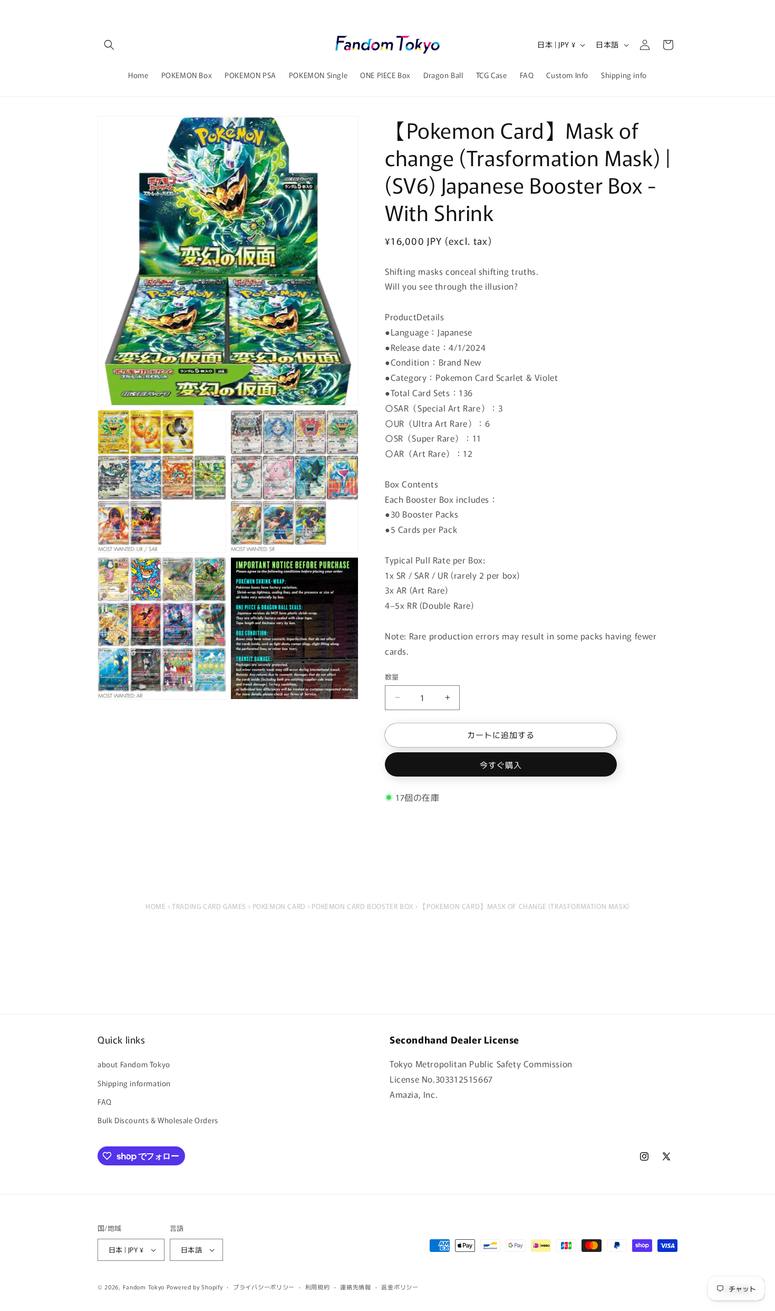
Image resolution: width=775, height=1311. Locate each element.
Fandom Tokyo (143, 1287)
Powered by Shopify (195, 1287)
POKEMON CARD (279, 906)
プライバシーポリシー (264, 1287)
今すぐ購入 (501, 764)
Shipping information (134, 1083)
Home (156, 906)
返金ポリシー (399, 1287)
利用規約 (317, 1287)
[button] (109, 44)
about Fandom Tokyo (134, 1064)
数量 (392, 677)
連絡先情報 (355, 1287)
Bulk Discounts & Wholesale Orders (158, 1120)
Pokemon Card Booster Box (362, 906)
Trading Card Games (209, 906)
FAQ (105, 1101)
